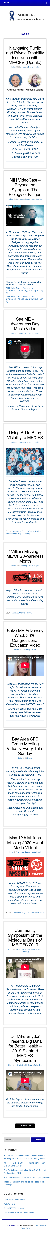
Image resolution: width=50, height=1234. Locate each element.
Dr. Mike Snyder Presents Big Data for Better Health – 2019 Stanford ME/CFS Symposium (25, 1048)
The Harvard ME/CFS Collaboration (19, 1212)
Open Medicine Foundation (15, 1199)
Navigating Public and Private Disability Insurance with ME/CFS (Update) (25, 55)
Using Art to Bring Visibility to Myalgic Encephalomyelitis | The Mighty (23, 532)
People (36, 67)
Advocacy (23, 67)
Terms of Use (41, 1225)
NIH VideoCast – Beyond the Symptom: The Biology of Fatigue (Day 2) (24, 299)
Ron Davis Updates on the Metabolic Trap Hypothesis (27, 1177)
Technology (25, 952)
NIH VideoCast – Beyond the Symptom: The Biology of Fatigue (25, 187)
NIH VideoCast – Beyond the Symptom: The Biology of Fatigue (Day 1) (24, 290)
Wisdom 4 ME (14, 1225)
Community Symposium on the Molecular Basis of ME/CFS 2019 (25, 937)
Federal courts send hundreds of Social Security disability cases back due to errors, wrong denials (25, 1157)
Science (39, 199)
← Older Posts (25, 1126)
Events (30, 67)
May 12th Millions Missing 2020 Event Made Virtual (25, 842)
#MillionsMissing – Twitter (22, 613)
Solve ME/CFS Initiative (14, 1208)
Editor (13, 67)
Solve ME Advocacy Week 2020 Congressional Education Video (25, 637)
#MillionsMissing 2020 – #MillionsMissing (28, 912)
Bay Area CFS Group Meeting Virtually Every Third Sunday (25, 746)
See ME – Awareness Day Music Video (25, 323)
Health (33, 199)
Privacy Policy (25, 1228)
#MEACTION (9, 1203)
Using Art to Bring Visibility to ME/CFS (25, 434)
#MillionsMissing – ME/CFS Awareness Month (25, 556)
